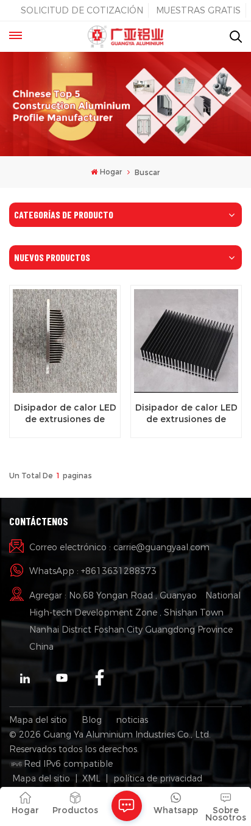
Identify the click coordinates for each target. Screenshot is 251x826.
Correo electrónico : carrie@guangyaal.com (119, 547)
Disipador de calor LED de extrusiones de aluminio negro (186, 413)
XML (91, 778)
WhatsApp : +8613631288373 (93, 571)
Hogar (111, 171)
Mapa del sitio (38, 719)
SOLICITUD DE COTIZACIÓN (82, 10)
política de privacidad (157, 778)
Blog (92, 719)
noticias (132, 719)
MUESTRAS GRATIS (198, 10)
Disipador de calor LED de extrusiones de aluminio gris (65, 413)
